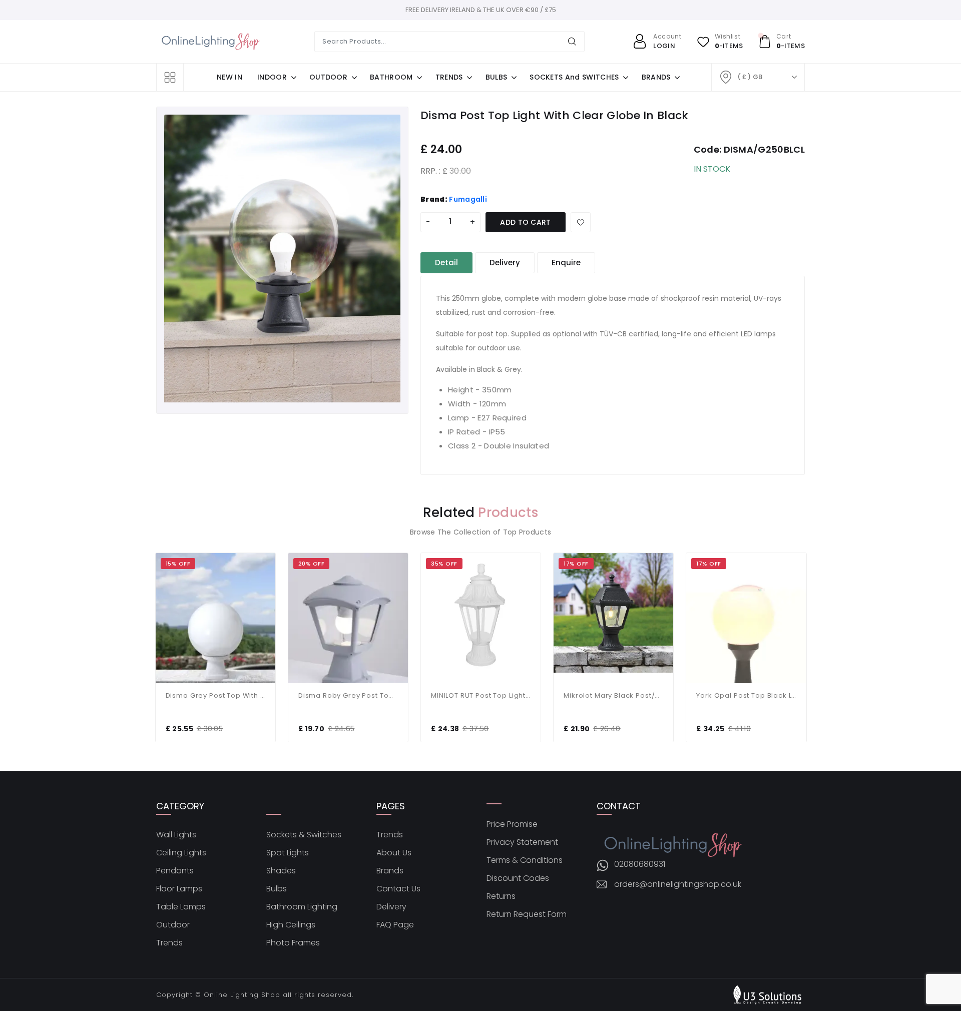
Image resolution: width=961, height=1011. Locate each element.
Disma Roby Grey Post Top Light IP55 (348, 695)
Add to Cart (525, 222)
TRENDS (449, 77)
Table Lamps (181, 907)
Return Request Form (527, 914)
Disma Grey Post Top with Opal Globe (215, 695)
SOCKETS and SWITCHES (574, 77)
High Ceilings (290, 925)
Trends (169, 943)
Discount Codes (518, 878)
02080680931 (639, 864)
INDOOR (272, 77)
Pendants (175, 871)
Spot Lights (287, 853)
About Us (393, 853)
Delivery (391, 907)
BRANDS (656, 77)
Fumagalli (468, 199)
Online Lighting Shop (242, 994)
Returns (501, 896)
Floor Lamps (179, 889)
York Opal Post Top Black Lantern (746, 695)
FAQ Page (395, 925)
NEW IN (229, 77)
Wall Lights (176, 835)
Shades (281, 871)
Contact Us (398, 889)
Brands (389, 871)
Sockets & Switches (303, 835)
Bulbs (276, 889)
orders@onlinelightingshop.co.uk (677, 884)
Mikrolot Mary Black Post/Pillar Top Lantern (613, 695)
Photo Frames (293, 943)
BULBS (497, 77)
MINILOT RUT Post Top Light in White (481, 695)
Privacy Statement (522, 842)
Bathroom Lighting (301, 907)
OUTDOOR (328, 77)
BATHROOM (391, 77)
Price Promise (512, 824)
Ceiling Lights (181, 853)
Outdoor (173, 925)
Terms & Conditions (525, 860)
